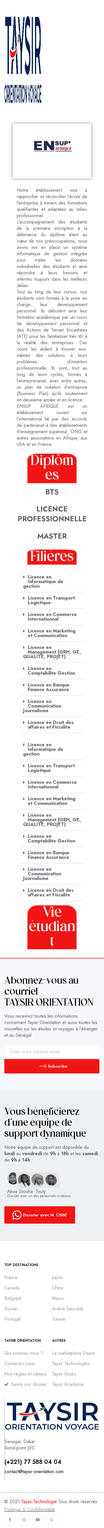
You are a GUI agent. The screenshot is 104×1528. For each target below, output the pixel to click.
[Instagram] (23, 1519)
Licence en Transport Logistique (51, 600)
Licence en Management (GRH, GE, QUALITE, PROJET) (52, 652)
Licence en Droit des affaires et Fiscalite (51, 724)
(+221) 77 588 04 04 (33, 1462)
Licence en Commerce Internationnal (52, 616)
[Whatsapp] (51, 1519)
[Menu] (97, 59)
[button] (52, 581)
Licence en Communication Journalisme (42, 706)
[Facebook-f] (10, 1519)
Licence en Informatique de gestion (43, 581)
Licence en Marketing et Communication (51, 633)
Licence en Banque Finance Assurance (48, 687)
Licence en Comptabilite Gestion (51, 670)
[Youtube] (37, 1519)
